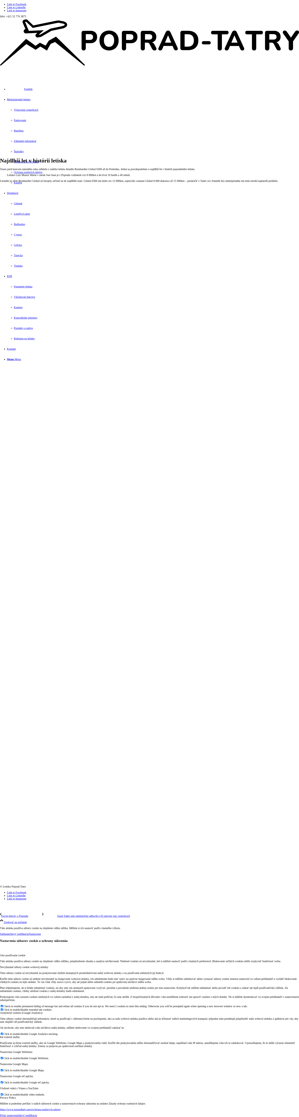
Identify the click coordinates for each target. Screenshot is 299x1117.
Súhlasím (5, 934)
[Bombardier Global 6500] (149, 288)
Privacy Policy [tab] (8, 1097)
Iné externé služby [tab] (10, 1037)
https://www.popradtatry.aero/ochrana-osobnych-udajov (30, 1109)
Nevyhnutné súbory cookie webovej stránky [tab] (24, 967)
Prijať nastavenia (9, 1115)
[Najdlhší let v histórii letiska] (149, 848)
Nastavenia (35, 934)
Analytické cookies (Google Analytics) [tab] (21, 1012)
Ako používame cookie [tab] (12, 955)
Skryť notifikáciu (19, 934)
